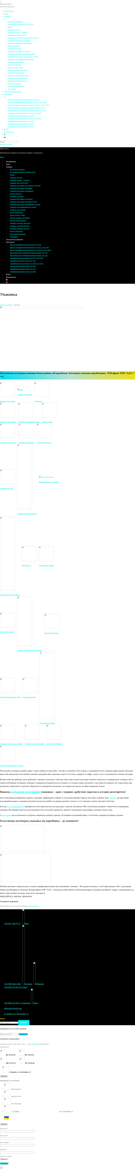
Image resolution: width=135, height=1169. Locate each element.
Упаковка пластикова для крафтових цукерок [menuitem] (23, 57)
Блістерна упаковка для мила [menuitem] (17, 81)
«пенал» (112, 798)
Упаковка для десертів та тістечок (29, 650)
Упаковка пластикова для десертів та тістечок (25, 185)
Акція (8, 164)
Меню (2, 157)
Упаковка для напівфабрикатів (29, 422)
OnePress (35, 1044)
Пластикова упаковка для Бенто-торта (22, 172)
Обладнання (10, 242)
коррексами (6, 815)
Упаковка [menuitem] (7, 18)
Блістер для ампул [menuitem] (14, 46)
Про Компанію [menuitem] (9, 11)
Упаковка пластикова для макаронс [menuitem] (20, 43)
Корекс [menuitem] (10, 27)
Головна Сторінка (6, 305)
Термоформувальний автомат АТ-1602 (23, 271)
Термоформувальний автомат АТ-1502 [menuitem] (21, 121)
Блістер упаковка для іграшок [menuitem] (18, 70)
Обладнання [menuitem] (8, 95)
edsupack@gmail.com (13, 1008)
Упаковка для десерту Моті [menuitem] (17, 35)
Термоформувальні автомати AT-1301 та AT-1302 (26, 258)
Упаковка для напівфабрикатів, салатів (23, 207)
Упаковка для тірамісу (26, 443)
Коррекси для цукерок (7, 401)
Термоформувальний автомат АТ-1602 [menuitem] (21, 126)
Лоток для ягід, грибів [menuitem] (15, 67)
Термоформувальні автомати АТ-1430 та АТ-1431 (26, 263)
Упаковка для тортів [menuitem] (14, 48)
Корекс (12, 175)
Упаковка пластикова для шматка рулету (23, 202)
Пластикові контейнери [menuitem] (16, 86)
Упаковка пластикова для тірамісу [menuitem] (19, 51)
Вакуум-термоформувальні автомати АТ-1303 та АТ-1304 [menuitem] (27, 102)
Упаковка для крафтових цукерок (11, 766)
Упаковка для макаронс (8, 443)
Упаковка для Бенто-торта (27, 514)
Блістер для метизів (16, 212)
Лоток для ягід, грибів (17, 215)
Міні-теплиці (26, 565)
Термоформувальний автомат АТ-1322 (23, 261)
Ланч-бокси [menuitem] (12, 89)
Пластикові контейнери (18, 234)
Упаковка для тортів (16, 196)
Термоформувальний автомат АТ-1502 (23, 266)
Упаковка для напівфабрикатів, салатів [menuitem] (21, 59)
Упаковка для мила (29, 697)
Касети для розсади (16, 231)
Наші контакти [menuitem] (9, 132)
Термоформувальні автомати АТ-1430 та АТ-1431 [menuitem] (24, 118)
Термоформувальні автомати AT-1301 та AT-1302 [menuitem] (24, 113)
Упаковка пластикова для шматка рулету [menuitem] (21, 54)
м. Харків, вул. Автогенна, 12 (16, 1014)
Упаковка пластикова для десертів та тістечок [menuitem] (23, 38)
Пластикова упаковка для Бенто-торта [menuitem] (21, 24)
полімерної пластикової (26, 791)
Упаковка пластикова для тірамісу (21, 199)
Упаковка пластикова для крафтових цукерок (25, 204)
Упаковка (9, 167)
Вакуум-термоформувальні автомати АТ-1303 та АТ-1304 (29, 247)
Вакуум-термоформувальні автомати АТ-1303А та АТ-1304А (30, 250)
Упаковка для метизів (46, 565)
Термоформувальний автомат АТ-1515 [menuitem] (21, 124)
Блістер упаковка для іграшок (20, 218)
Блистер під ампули (7, 632)
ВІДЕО (8, 274)
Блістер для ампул (16, 194)
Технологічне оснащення (14, 239)
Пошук (2, 1018)
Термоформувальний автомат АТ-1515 (23, 269)
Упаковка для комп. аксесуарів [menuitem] (18, 75)
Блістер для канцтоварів (18, 220)
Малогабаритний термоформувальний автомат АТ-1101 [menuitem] (27, 108)
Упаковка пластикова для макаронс (22, 191)
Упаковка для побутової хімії (19, 226)
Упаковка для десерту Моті (19, 183)
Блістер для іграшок (51, 633)
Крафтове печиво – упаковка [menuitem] (17, 32)
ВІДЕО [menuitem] (6, 129)
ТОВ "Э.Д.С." (4, 148)
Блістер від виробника (17, 169)
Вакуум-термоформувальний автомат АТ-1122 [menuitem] (23, 100)
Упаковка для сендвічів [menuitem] (16, 62)
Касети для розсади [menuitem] (14, 83)
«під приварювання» (15, 806)
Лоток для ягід (47, 422)
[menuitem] (5, 134)
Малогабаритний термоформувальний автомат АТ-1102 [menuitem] (27, 110)
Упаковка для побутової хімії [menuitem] (17, 78)
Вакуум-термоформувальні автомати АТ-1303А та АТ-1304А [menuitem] (28, 105)
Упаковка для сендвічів (17, 210)
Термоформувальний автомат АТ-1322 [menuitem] (21, 116)
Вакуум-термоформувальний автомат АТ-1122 (25, 245)
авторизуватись (33, 906)
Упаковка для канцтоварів (34, 744)
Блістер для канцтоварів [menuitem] (16, 73)
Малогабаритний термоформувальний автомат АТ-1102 (29, 255)
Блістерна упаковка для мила (19, 228)
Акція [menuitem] (6, 14)
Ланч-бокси (14, 237)
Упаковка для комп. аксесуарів (20, 223)
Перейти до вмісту (6, 144)
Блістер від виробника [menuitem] (15, 22)
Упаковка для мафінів (47, 723)
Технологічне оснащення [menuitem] (12, 91)
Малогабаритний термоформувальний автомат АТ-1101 (29, 253)
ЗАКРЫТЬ (4, 1076)
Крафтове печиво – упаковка (19, 180)
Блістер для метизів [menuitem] (14, 65)
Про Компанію (11, 161)
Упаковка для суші (16, 177)
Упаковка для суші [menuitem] (14, 30)
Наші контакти (11, 277)
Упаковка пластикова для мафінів (21, 188)
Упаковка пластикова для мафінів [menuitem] (19, 40)
